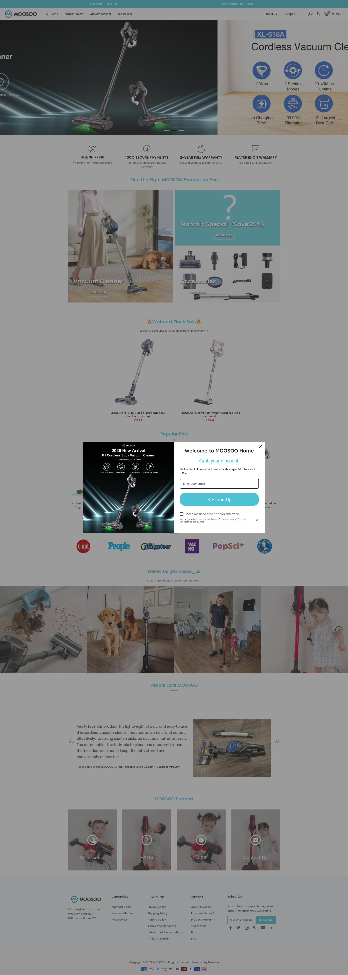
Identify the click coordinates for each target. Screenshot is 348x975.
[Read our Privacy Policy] (256, 519)
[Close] (260, 446)
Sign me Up (219, 499)
